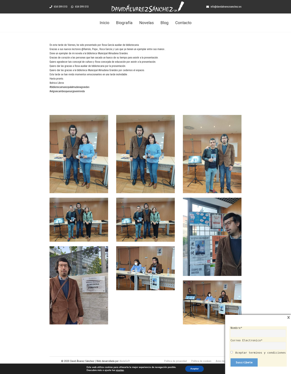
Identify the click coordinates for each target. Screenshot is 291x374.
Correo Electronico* (247, 340)
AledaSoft (124, 361)
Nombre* (236, 328)
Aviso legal (221, 361)
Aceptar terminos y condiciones (260, 352)
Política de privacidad (175, 361)
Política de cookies (201, 361)
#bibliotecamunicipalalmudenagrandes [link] (69, 87)
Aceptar (194, 368)
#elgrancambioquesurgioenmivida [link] (67, 91)
